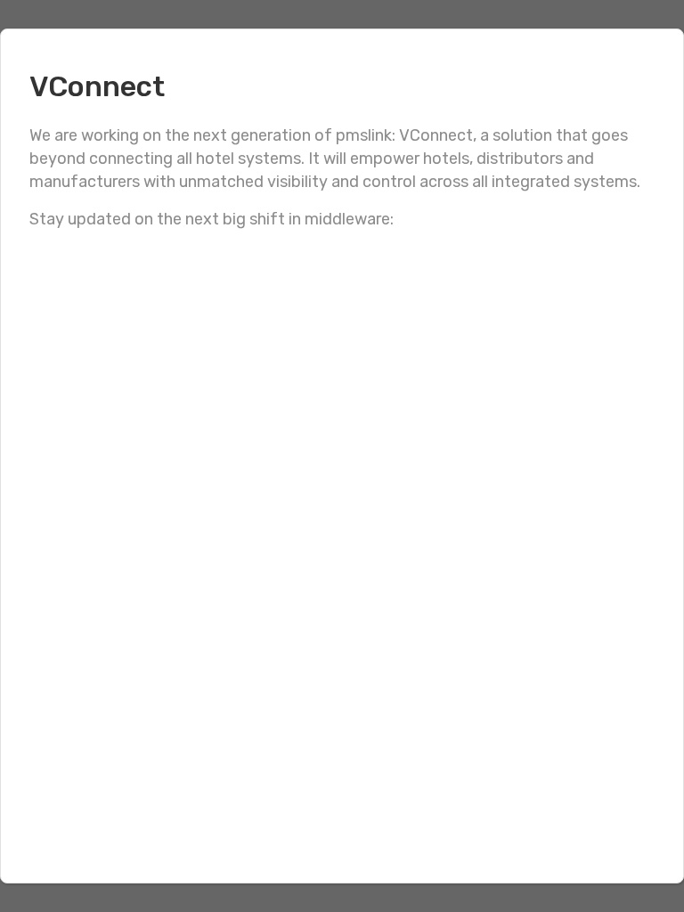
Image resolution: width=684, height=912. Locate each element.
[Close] (651, 61)
